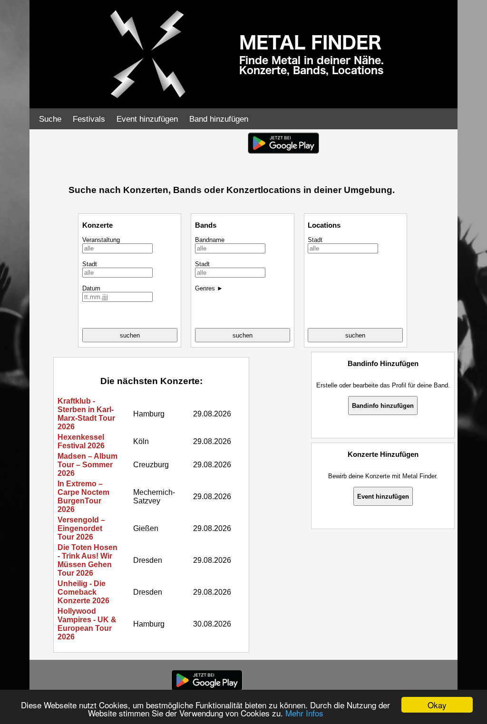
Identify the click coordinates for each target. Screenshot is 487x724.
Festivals (89, 119)
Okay (437, 705)
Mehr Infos (304, 713)
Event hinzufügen (147, 119)
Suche (50, 119)
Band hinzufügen (218, 119)
